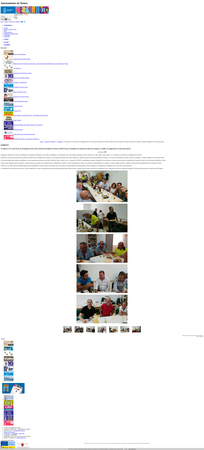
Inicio (41, 141)
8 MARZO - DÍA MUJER (20, 82)
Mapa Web (21, 433)
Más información (132, 449)
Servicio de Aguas (17, 106)
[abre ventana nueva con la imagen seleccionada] (67, 333)
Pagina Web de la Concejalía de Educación (24, 134)
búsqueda (18, 21)
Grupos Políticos (8, 32)
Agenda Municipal (18, 129)
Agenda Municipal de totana (20, 101)
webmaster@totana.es (19, 430)
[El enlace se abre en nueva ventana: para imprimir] (105, 152)
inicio (2, 21)
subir (3, 339)
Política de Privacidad (9, 432)
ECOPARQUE (17, 68)
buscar (2, 18)
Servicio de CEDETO (50, 141)
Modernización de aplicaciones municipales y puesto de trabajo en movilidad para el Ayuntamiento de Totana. (40, 63)
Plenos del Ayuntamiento (19, 54)
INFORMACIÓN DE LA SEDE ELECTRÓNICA (26, 139)
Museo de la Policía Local (19, 92)
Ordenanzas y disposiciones (11, 33)
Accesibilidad (14, 433)
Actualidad (59, 141)
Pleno (5, 31)
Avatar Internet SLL (21, 437)
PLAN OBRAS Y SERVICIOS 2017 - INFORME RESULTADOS (30, 115)
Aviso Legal (7, 433)
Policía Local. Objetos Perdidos (21, 77)
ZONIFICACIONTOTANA (20, 87)
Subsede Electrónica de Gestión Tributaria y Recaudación (27, 125)
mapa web (12, 21)
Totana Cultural (17, 120)
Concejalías (7, 36)
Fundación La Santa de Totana (21, 96)
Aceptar (126, 449)
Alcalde (6, 28)
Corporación (7, 35)
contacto (6, 21)
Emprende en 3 (17, 110)
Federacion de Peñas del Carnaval (21, 59)
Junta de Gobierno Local (10, 29)
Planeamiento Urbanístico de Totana (22, 73)
